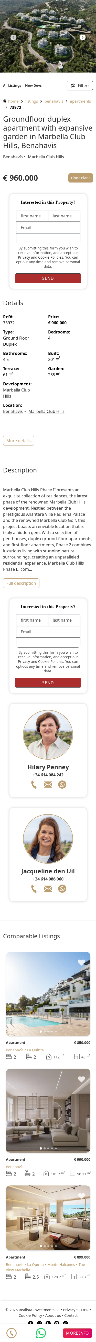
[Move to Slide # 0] (41, 1031)
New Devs (33, 85)
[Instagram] (39, 1323)
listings (31, 101)
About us (53, 1315)
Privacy (24, 257)
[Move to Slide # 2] (48, 1031)
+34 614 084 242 (48, 775)
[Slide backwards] (13, 38)
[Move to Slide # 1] (45, 1032)
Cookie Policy (30, 1315)
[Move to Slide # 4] (56, 1031)
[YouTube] (56, 1323)
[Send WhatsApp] (41, 1333)
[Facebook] (30, 1323)
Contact (71, 1315)
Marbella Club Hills (46, 157)
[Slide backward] (18, 994)
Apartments (80, 101)
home (13, 101)
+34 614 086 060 (48, 879)
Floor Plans (80, 177)
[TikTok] (65, 1323)
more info (77, 1333)
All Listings (12, 85)
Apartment (15, 1042)
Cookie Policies (50, 257)
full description (21, 583)
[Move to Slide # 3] (52, 1031)
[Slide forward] (82, 38)
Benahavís (54, 101)
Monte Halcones (61, 1264)
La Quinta (35, 1049)
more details (18, 440)
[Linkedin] (48, 1323)
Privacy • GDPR (76, 1309)
